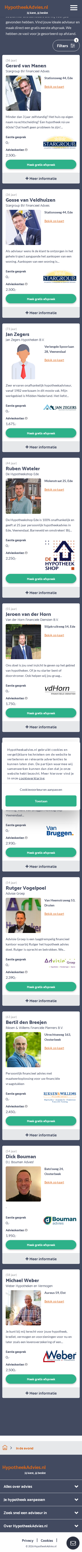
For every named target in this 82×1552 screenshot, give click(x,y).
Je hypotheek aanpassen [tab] (24, 1499)
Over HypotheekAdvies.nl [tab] (25, 1525)
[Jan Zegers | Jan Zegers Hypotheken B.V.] (23, 361)
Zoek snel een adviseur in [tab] (25, 1512)
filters (67, 44)
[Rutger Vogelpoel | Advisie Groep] (23, 915)
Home (5, 1447)
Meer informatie (42, 178)
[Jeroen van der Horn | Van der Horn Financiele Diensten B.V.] (23, 641)
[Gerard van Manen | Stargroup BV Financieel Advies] (23, 93)
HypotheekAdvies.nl (45, 1546)
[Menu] (72, 8)
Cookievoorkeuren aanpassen (41, 789)
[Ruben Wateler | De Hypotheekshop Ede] (23, 495)
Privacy (27, 1540)
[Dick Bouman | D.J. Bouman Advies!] (23, 1183)
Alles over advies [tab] (18, 1486)
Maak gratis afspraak (41, 164)
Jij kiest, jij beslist (26, 9)
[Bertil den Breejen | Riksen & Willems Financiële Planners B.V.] (23, 1049)
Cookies (47, 1540)
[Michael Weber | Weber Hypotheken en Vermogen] (23, 1307)
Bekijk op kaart (54, 86)
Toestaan (41, 801)
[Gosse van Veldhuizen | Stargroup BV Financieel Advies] (23, 227)
